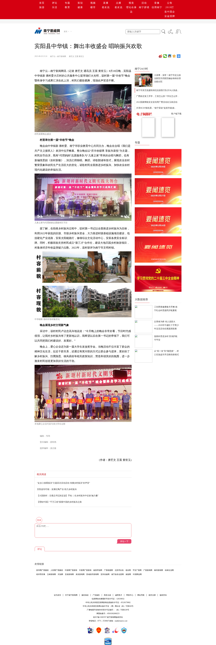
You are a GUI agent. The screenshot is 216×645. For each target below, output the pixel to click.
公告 (169, 3)
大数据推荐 (141, 299)
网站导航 (140, 595)
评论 (54, 3)
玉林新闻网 (51, 574)
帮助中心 (129, 595)
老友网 (128, 570)
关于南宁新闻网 (71, 595)
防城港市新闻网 (92, 574)
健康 (80, 7)
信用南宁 (157, 7)
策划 (80, 3)
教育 (67, 7)
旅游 (42, 7)
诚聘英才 (118, 595)
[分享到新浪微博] (160, 56)
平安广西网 (137, 570)
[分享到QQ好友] (169, 56)
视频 (93, 3)
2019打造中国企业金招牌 (169, 11)
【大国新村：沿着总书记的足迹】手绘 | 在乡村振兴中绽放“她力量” (67, 495)
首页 (42, 3)
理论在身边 (131, 9)
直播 (105, 3)
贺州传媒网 (105, 574)
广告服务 (96, 595)
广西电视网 (108, 570)
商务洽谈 (107, 595)
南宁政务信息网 (117, 574)
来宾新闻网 (80, 574)
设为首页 (57, 595)
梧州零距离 (40, 574)
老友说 (106, 7)
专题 (67, 3)
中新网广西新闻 (71, 570)
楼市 (93, 7)
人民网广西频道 (57, 570)
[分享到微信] (165, 56)
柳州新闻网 (158, 570)
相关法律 (152, 595)
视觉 (131, 3)
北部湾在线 (119, 570)
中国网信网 (137, 574)
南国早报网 (97, 570)
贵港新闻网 (69, 574)
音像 (157, 3)
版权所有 (163, 595)
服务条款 (85, 595)
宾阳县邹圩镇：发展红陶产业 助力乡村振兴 (57, 489)
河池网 (60, 574)
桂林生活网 (169, 570)
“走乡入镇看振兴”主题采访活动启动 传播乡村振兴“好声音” (63, 482)
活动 (144, 3)
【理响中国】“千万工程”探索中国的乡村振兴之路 (59, 501)
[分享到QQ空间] (174, 56)
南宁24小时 (141, 68)
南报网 (128, 574)
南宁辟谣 (144, 7)
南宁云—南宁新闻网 (58, 56)
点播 (118, 3)
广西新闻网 (147, 570)
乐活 (54, 7)
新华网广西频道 (42, 570)
